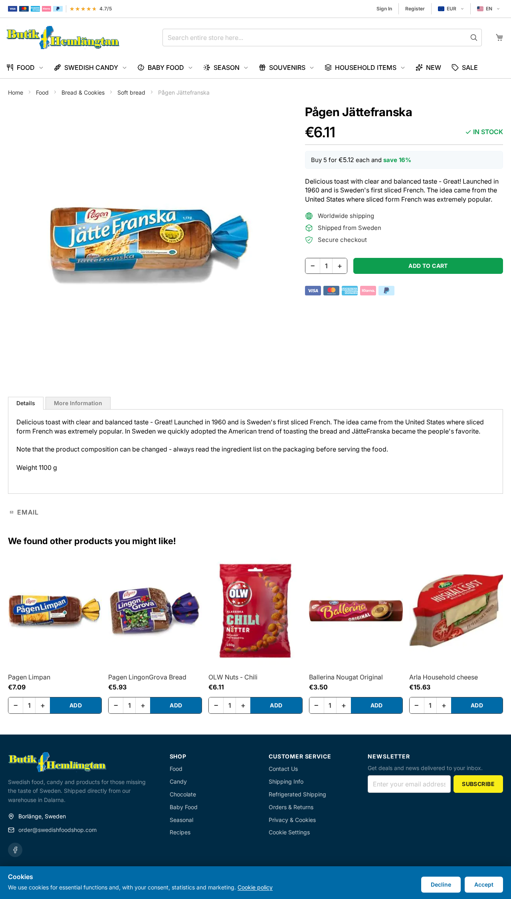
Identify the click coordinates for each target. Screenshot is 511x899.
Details (25, 403)
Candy (178, 781)
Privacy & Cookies (292, 819)
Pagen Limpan (29, 677)
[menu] (255, 67)
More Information (78, 403)
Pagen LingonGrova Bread (147, 677)
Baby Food (184, 807)
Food (43, 92)
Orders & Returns (291, 807)
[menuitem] (25, 67)
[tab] (26, 403)
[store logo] (63, 37)
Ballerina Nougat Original (346, 677)
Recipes (180, 832)
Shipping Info (286, 781)
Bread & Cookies (83, 92)
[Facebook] (15, 850)
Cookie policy (255, 887)
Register (415, 9)
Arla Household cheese (443, 677)
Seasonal (181, 819)
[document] (255, 882)
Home (16, 92)
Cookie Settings (289, 832)
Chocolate (183, 794)
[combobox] (322, 37)
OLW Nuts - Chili (232, 677)
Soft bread (132, 92)
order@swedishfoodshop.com (57, 829)
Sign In (384, 9)
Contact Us (283, 768)
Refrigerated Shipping (297, 794)
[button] (451, 8)
